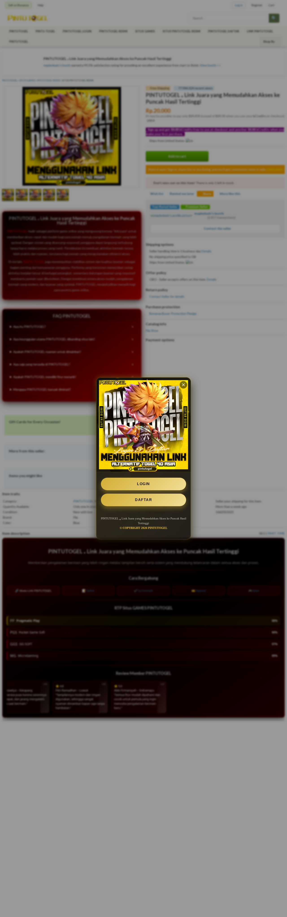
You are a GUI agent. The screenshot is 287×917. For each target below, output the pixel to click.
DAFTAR (143, 500)
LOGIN (143, 484)
